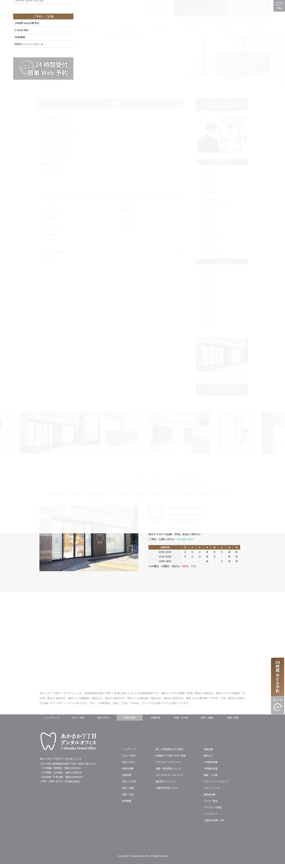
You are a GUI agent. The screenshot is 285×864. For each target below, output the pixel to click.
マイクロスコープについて (169, 775)
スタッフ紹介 (78, 717)
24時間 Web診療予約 (27, 23)
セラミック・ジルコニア (216, 781)
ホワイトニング (212, 787)
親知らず (208, 755)
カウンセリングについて (168, 762)
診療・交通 (232, 717)
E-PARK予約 (22, 30)
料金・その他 (181, 717)
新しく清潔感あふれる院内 (169, 749)
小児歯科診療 (211, 762)
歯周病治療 (209, 794)
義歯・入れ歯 (211, 775)
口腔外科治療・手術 (214, 820)
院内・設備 (207, 717)
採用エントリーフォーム (29, 44)
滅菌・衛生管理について (168, 768)
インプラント (211, 813)
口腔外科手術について (167, 787)
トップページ (52, 717)
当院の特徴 (129, 717)
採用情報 (20, 37)
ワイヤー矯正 (211, 800)
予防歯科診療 (211, 768)
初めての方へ (104, 717)
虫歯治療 (208, 749)
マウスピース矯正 (213, 807)
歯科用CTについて (165, 781)
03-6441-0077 (185, 539)
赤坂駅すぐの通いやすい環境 (171, 755)
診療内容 (155, 717)
